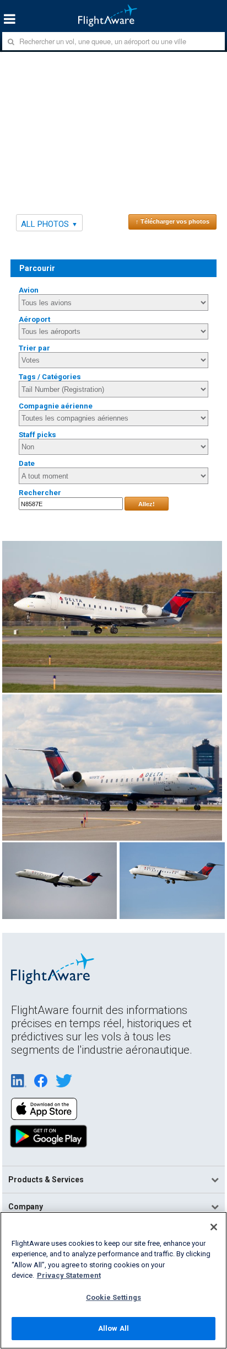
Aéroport (34, 319)
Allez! (146, 504)
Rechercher (40, 492)
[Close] (214, 1227)
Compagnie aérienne (56, 406)
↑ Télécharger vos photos (172, 221)
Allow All (113, 1328)
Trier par (34, 348)
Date (27, 463)
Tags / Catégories (50, 377)
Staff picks (37, 435)
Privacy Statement (69, 1275)
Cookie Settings (113, 1297)
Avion (29, 290)
